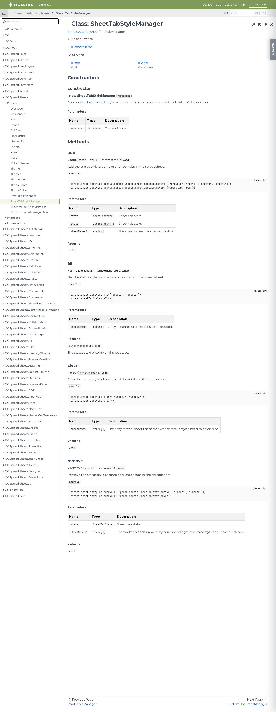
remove (147, 67)
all (76, 67)
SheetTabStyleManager (73, 13)
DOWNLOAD (258, 4)
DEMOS (208, 4)
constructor (83, 47)
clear (144, 63)
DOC (218, 4)
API (243, 4)
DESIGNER (231, 4)
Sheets (84, 31)
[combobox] (30, 21)
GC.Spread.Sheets (20, 13)
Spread (73, 31)
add (77, 63)
